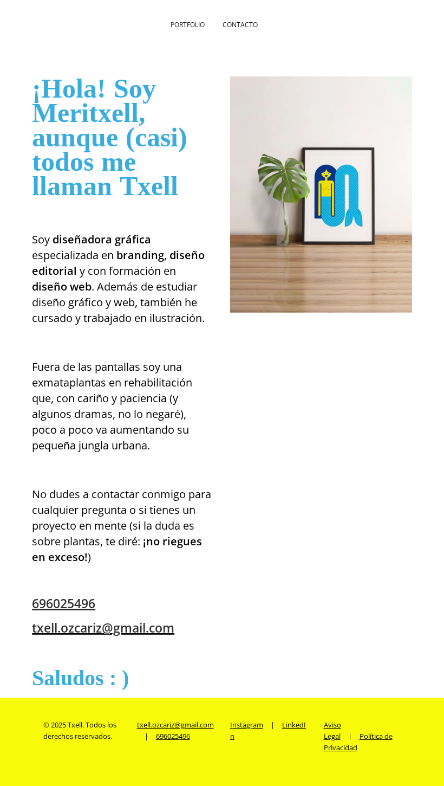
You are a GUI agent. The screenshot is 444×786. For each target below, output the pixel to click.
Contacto (240, 24)
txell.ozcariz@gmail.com (103, 627)
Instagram (246, 725)
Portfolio (188, 24)
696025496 (63, 603)
